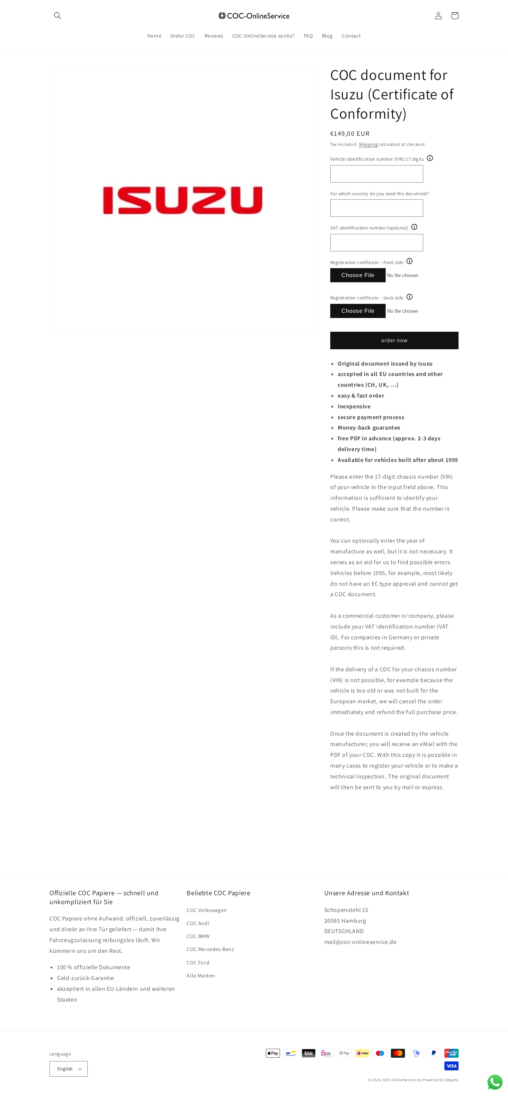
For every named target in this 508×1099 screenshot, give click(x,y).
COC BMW (198, 936)
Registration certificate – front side (366, 262)
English (65, 1069)
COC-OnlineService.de (402, 1079)
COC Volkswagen (206, 910)
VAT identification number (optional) (369, 228)
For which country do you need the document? (379, 193)
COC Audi (198, 923)
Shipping (368, 144)
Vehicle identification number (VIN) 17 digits (377, 159)
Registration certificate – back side (366, 298)
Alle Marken (201, 975)
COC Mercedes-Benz (210, 949)
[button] (57, 15)
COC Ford (198, 962)
